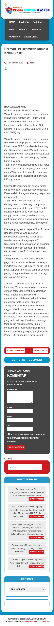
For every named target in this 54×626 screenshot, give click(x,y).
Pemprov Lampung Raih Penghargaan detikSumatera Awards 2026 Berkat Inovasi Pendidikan (27, 492)
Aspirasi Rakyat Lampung (37, 622)
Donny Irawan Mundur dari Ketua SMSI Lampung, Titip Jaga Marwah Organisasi (27, 548)
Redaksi (23, 29)
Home (12, 22)
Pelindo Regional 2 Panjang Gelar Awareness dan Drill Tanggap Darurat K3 (27, 563)
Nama (10, 407)
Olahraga (14, 37)
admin (33, 63)
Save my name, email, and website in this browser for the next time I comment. (26, 438)
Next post (39, 350)
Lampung (24, 22)
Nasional (38, 22)
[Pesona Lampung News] (27, 9)
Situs (9, 425)
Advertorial (31, 37)
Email (10, 416)
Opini (12, 29)
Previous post (17, 350)
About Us (36, 29)
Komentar (12, 389)
